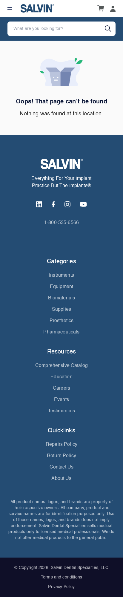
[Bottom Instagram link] (67, 204)
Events (61, 399)
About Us (61, 478)
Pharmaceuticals (61, 332)
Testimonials (61, 411)
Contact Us (62, 467)
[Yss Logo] (61, 164)
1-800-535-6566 (61, 223)
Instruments (61, 275)
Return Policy (61, 456)
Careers (61, 388)
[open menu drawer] (9, 8)
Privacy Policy (61, 587)
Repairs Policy (61, 444)
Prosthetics (62, 321)
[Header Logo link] (37, 8)
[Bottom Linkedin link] (39, 204)
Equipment (61, 286)
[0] (100, 8)
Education (61, 377)
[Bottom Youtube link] (83, 204)
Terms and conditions (61, 577)
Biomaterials (61, 298)
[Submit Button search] (110, 28)
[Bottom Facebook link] (53, 204)
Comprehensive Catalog (61, 365)
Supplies (61, 309)
